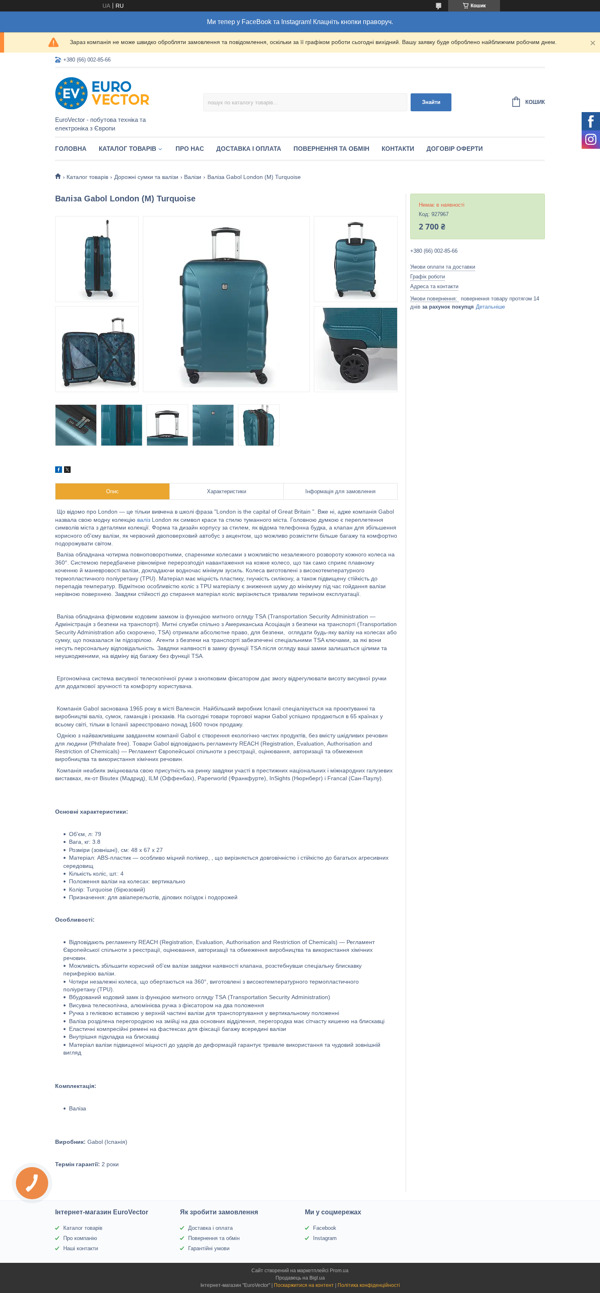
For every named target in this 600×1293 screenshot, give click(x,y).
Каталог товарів (127, 149)
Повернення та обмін (331, 149)
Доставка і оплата (248, 149)
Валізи (192, 177)
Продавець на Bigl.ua (300, 1278)
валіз (143, 519)
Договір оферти (455, 149)
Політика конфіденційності (369, 1285)
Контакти (398, 149)
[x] (67, 471)
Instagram (325, 1238)
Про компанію (80, 1238)
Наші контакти (80, 1248)
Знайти (431, 102)
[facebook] (58, 471)
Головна (71, 149)
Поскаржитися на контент (304, 1285)
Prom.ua (339, 1270)
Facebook (324, 1228)
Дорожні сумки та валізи (146, 177)
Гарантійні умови (208, 1248)
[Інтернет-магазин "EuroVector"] (126, 92)
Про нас (190, 149)
